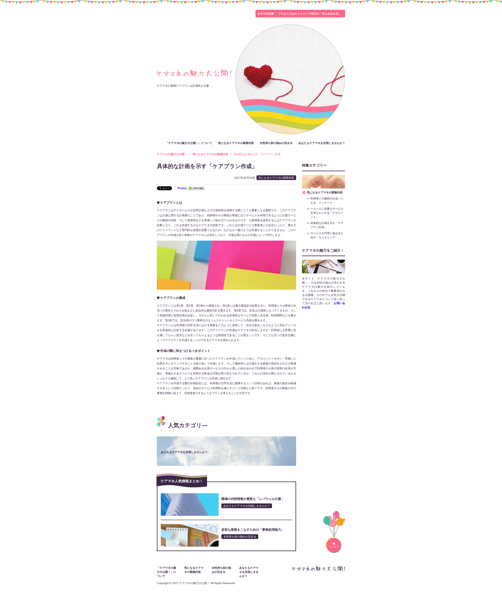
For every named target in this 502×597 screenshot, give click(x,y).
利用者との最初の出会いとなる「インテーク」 (326, 200)
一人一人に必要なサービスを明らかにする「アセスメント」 (326, 212)
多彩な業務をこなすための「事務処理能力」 (252, 529)
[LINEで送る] (196, 188)
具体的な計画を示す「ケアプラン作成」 (326, 225)
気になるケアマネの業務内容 (236, 143)
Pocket (182, 188)
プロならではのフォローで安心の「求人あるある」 (309, 13)
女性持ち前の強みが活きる (276, 143)
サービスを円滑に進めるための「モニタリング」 (326, 235)
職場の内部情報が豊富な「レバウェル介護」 (252, 499)
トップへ (334, 546)
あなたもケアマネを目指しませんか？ (321, 143)
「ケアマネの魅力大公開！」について (189, 143)
